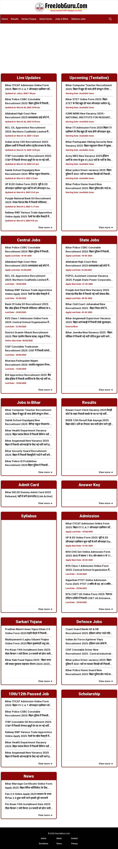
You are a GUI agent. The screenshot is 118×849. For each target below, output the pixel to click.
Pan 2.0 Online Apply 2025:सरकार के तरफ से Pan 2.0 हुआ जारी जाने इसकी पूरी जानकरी (28, 795)
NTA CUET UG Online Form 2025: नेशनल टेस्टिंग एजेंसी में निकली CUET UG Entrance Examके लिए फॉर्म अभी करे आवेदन (89, 596)
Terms (59, 844)
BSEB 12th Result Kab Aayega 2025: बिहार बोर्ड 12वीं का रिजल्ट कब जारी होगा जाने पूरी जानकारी (88, 422)
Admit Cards (45, 19)
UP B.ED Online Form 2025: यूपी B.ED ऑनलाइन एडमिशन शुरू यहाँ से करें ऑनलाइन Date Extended (28, 186)
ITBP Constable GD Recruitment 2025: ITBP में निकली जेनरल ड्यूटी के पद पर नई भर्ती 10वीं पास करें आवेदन (28, 158)
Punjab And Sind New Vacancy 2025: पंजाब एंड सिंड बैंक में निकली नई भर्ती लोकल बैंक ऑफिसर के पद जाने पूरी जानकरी (88, 292)
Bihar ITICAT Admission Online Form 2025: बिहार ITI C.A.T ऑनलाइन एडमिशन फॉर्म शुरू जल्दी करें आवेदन (28, 87)
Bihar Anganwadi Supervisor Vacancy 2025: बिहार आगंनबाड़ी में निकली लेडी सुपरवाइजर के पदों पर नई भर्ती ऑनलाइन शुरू (89, 320)
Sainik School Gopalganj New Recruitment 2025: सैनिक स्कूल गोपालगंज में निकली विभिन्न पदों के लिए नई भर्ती (28, 172)
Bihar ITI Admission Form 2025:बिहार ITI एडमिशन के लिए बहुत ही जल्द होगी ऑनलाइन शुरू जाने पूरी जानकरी (89, 130)
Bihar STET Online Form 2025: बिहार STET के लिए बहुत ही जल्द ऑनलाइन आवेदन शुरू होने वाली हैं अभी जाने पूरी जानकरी (89, 101)
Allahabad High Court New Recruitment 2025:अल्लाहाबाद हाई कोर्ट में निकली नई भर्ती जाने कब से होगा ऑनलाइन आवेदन (28, 115)
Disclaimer (43, 844)
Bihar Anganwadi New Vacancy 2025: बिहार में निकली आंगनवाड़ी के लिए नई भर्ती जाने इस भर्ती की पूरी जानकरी (28, 443)
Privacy (74, 844)
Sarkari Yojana (29, 19)
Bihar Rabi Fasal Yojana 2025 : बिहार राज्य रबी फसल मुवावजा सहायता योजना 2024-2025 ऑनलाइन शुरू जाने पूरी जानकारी (28, 662)
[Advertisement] (59, 46)
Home (5, 19)
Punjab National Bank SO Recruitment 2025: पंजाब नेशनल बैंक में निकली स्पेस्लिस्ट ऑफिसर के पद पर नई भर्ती (28, 200)
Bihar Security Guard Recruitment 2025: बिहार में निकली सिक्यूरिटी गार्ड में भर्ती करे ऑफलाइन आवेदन (27, 453)
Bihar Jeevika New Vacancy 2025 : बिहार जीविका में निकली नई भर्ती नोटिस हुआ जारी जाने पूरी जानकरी (89, 334)
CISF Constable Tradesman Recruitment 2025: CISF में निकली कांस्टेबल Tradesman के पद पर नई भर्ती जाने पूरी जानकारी (28, 349)
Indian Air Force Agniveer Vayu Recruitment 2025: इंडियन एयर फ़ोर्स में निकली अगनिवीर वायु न (86, 641)
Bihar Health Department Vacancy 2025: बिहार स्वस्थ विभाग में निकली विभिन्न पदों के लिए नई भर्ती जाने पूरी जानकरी (28, 432)
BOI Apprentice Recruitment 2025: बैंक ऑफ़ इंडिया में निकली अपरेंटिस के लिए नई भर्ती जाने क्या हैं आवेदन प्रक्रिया (28, 377)
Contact (74, 838)
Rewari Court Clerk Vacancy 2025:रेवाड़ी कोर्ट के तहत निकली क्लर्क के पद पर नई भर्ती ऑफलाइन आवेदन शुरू (89, 412)
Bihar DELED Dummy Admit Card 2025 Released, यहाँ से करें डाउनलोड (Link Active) (28, 494)
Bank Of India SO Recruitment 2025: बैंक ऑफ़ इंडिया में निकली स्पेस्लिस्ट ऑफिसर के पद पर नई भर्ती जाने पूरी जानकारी (28, 306)
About (59, 838)
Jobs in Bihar (61, 19)
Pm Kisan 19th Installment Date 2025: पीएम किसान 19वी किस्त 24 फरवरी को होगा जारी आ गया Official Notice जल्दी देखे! (28, 652)
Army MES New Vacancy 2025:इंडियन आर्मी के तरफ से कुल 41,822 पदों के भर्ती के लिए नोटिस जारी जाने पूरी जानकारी (88, 158)
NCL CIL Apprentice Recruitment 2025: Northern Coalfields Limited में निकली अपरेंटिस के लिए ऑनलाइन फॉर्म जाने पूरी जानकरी (27, 130)
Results (14, 19)
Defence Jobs (78, 19)
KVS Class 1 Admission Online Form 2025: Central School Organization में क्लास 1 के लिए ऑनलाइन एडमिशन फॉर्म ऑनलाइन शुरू (28, 320)
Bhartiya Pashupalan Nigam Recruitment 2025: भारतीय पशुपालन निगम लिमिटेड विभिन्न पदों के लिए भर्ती (27, 363)
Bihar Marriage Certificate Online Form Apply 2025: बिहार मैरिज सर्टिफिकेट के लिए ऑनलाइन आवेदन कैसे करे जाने (28, 786)
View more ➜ (45, 227)
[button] (111, 19)
